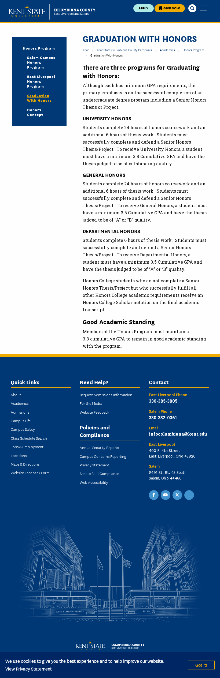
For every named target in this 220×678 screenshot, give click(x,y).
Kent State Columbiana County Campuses (124, 49)
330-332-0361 (163, 417)
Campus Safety (23, 429)
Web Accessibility (94, 482)
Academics (167, 49)
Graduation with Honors (39, 98)
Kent (86, 49)
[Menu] (203, 8)
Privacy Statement (94, 465)
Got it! (201, 664)
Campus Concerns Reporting (103, 456)
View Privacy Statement (28, 668)
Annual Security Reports (99, 447)
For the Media (91, 403)
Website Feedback (94, 412)
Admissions (20, 412)
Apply (143, 8)
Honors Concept (35, 112)
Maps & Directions (25, 464)
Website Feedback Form (30, 472)
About (16, 395)
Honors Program (193, 49)
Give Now (171, 8)
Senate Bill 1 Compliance (99, 473)
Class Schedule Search (29, 438)
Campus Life (21, 421)
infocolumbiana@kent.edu (178, 434)
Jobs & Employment (27, 446)
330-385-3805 (163, 401)
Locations (19, 455)
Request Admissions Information (106, 395)
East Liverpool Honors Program (41, 81)
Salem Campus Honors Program (41, 62)
